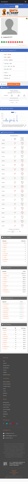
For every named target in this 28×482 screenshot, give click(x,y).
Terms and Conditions (14, 472)
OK (16, 6)
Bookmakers (6, 367)
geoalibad (5, 259)
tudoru (4, 245)
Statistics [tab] (12, 84)
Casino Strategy (6, 409)
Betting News (6, 402)
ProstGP (5, 255)
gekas (4, 283)
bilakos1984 (6, 318)
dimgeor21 (5, 285)
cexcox (5, 344)
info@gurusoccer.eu (9, 433)
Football (5, 411)
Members (5, 393)
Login (6, 477)
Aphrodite (5, 312)
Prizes (4, 388)
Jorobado (5, 243)
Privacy (14, 473)
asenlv (4, 249)
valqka (4, 277)
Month (3, 140)
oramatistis (5, 308)
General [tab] (4, 84)
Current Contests (7, 384)
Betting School (6, 365)
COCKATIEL (6, 304)
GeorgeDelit (6, 275)
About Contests (6, 381)
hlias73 (5, 261)
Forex (4, 416)
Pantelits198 (6, 291)
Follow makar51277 (22, 45)
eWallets (5, 372)
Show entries (14, 90)
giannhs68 (5, 314)
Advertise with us (9, 438)
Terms (4, 391)
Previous (12, 102)
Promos (5, 370)
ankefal (5, 340)
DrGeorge (5, 253)
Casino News (6, 407)
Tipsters (5, 363)
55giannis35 (6, 346)
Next (16, 102)
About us (14, 471)
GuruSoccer (4, 2)
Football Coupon (6, 386)
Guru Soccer (14, 470)
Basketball (5, 414)
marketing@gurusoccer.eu (11, 435)
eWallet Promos (6, 374)
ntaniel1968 (6, 310)
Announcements (6, 404)
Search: (9, 92)
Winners (5, 395)
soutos (5, 287)
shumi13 (5, 279)
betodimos (5, 289)
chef (4, 251)
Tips (4, 361)
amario (5, 247)
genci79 (5, 342)
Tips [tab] (18, 84)
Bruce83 (5, 306)
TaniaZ (5, 257)
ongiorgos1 (5, 316)
